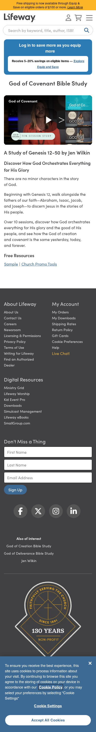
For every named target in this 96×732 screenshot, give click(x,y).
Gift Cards (60, 335)
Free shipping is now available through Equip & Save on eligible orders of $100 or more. (48, 5)
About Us (11, 312)
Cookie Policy (51, 687)
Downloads (13, 405)
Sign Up (15, 489)
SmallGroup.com (17, 423)
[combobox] (48, 30)
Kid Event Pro (14, 399)
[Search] (85, 30)
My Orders (60, 312)
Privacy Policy (15, 341)
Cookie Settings (48, 705)
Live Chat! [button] (61, 353)
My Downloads (64, 317)
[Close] (90, 663)
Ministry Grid (14, 387)
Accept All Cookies (48, 720)
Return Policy (62, 329)
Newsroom (12, 329)
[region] (48, 694)
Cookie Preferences (67, 341)
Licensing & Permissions (22, 335)
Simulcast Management (23, 411)
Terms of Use (14, 347)
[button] (78, 102)
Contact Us (12, 317)
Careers (10, 323)
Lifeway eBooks (16, 417)
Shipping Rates (64, 323)
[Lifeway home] (19, 17)
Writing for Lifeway (19, 353)
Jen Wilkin (28, 560)
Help (55, 347)
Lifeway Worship (17, 393)
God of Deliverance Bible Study (29, 553)
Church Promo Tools (39, 264)
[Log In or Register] (68, 17)
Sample (11, 264)
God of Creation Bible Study (28, 545)
